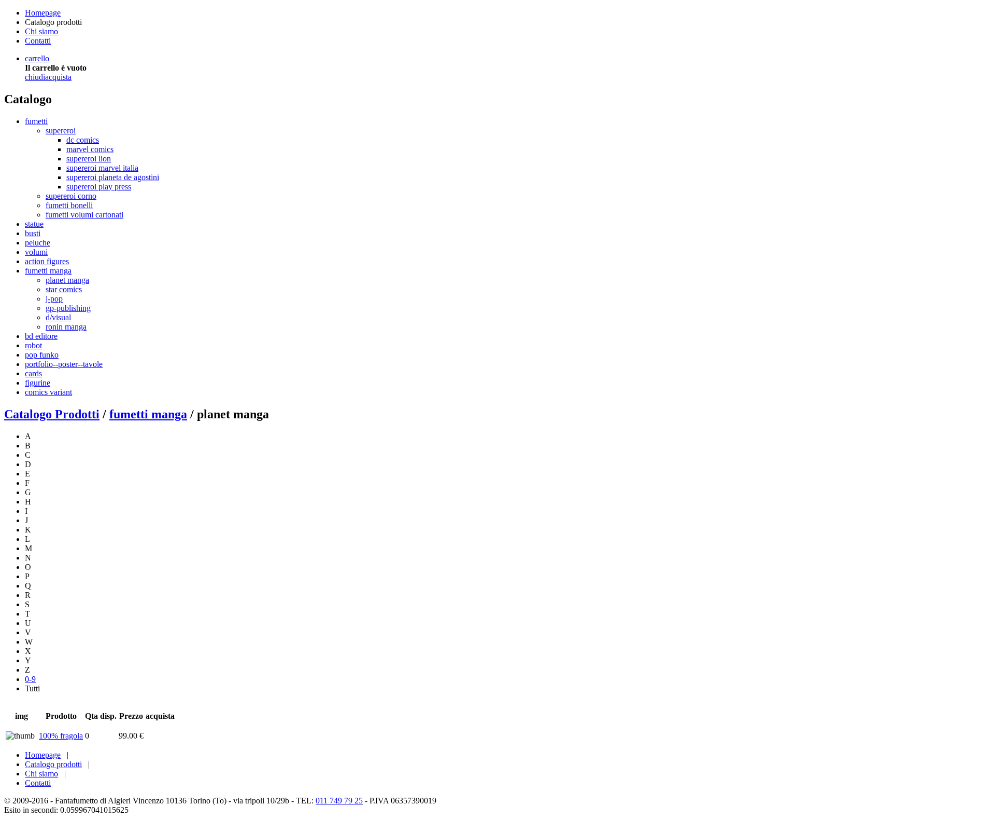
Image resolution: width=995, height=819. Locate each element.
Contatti (38, 40)
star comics (64, 289)
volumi (36, 252)
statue (34, 224)
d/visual (58, 317)
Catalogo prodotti (53, 764)
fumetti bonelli (69, 205)
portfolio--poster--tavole (64, 364)
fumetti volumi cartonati (84, 214)
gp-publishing (68, 308)
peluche (37, 242)
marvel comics (89, 149)
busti (32, 233)
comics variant (48, 392)
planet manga (67, 280)
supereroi (61, 130)
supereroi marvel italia (102, 167)
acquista (58, 77)
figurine (37, 382)
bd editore (41, 336)
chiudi (35, 77)
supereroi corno (71, 196)
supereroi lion (88, 158)
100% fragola (61, 735)
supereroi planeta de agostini (112, 177)
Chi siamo (41, 31)
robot (33, 345)
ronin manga (66, 326)
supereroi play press (98, 186)
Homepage (43, 12)
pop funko (42, 354)
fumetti (36, 121)
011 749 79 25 (339, 800)
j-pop (54, 298)
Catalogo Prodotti (52, 414)
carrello (37, 58)
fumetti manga (48, 270)
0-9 (30, 679)
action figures (47, 261)
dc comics (82, 139)
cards (33, 373)
